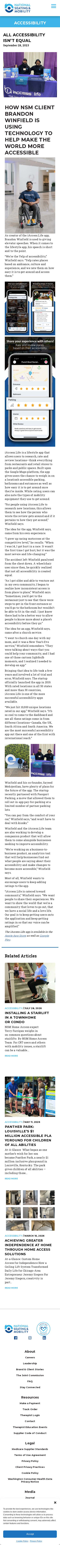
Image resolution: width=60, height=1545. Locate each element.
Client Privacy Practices (30, 1467)
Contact (30, 1421)
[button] (55, 1502)
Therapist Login (30, 1415)
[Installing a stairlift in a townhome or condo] (30, 982)
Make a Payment (30, 1403)
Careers (30, 1357)
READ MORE (11, 1056)
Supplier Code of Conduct (30, 1433)
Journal (30, 1497)
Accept (30, 1534)
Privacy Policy (36, 1541)
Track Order (30, 1409)
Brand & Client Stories (30, 1369)
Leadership (30, 1363)
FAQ (30, 1381)
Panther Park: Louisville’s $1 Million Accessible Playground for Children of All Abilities (28, 1136)
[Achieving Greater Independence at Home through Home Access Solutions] (30, 1210)
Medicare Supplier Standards (30, 1449)
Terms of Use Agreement (30, 1455)
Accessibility (13, 1008)
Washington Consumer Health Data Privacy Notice (30, 1480)
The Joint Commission (30, 1375)
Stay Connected (30, 1387)
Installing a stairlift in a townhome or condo (27, 1017)
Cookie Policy (22, 1541)
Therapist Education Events (30, 1427)
